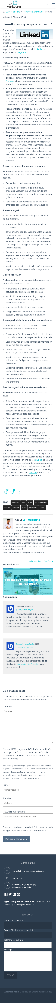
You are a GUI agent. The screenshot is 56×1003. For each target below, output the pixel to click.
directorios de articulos (25, 644)
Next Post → (48, 561)
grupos (38, 460)
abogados (15, 502)
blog (23, 502)
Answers (10, 81)
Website (7, 798)
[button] (53, 3)
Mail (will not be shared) (14, 812)
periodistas (32, 507)
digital (30, 502)
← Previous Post (35, 561)
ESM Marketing (13, 12)
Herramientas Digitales (34, 12)
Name (6, 785)
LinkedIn (38, 49)
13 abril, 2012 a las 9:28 (24, 610)
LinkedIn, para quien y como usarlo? (27, 24)
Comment (7, 706)
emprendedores (40, 502)
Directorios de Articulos (28, 664)
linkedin (16, 507)
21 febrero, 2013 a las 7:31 (25, 647)
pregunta (21, 52)
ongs (24, 507)
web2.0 (42, 507)
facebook (7, 507)
